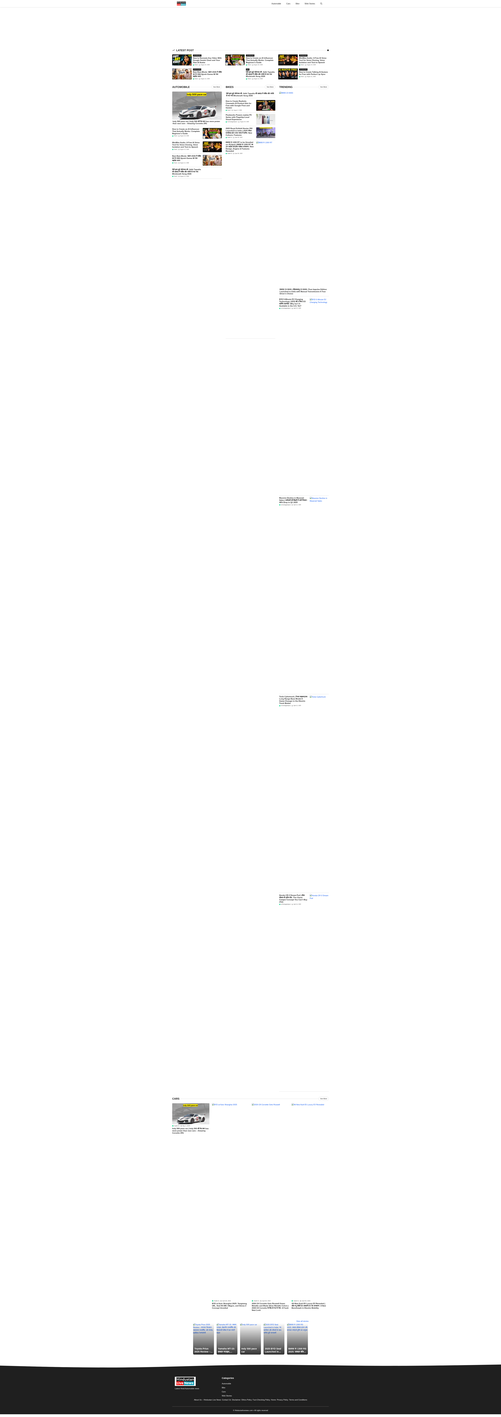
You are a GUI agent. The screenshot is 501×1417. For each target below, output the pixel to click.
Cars (288, 3)
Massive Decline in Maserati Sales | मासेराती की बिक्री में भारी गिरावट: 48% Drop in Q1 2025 (293, 500)
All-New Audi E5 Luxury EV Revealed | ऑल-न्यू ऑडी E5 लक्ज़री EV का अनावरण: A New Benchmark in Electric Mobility (309, 1305)
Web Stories (310, 3)
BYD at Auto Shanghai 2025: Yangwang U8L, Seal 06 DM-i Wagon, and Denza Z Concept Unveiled (229, 1305)
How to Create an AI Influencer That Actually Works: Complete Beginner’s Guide (259, 60)
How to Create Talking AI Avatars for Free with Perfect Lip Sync (313, 73)
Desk (196, 64)
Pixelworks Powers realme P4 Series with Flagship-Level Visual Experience (239, 117)
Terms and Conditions (298, 1400)
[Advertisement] (78, 26)
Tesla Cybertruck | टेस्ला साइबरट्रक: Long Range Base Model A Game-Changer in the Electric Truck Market (293, 700)
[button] (321, 3)
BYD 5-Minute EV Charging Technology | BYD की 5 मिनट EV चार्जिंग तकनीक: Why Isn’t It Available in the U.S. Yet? (292, 302)
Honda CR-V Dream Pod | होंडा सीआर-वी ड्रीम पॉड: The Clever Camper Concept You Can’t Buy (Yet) (293, 898)
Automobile (276, 3)
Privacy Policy (282, 1400)
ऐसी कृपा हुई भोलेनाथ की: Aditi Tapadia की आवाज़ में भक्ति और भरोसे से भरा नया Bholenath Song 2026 (260, 74)
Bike (297, 3)
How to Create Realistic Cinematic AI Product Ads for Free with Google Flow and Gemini (238, 104)
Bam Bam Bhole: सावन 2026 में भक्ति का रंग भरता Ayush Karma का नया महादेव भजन (207, 74)
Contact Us (226, 1400)
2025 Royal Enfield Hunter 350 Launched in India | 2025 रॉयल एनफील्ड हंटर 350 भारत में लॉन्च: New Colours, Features (239, 131)
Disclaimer (236, 1400)
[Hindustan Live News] (181, 3)
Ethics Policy (246, 1400)
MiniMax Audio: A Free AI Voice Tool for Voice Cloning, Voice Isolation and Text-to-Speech (312, 60)
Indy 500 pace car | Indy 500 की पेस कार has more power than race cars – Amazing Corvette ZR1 (196, 122)
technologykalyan (232, 121)
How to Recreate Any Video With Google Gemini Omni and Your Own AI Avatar (207, 60)
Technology (197, 55)
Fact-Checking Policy (261, 1400)
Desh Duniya (197, 69)
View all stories (302, 1321)
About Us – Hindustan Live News (207, 1400)
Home (273, 1400)
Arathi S (229, 137)
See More (216, 87)
